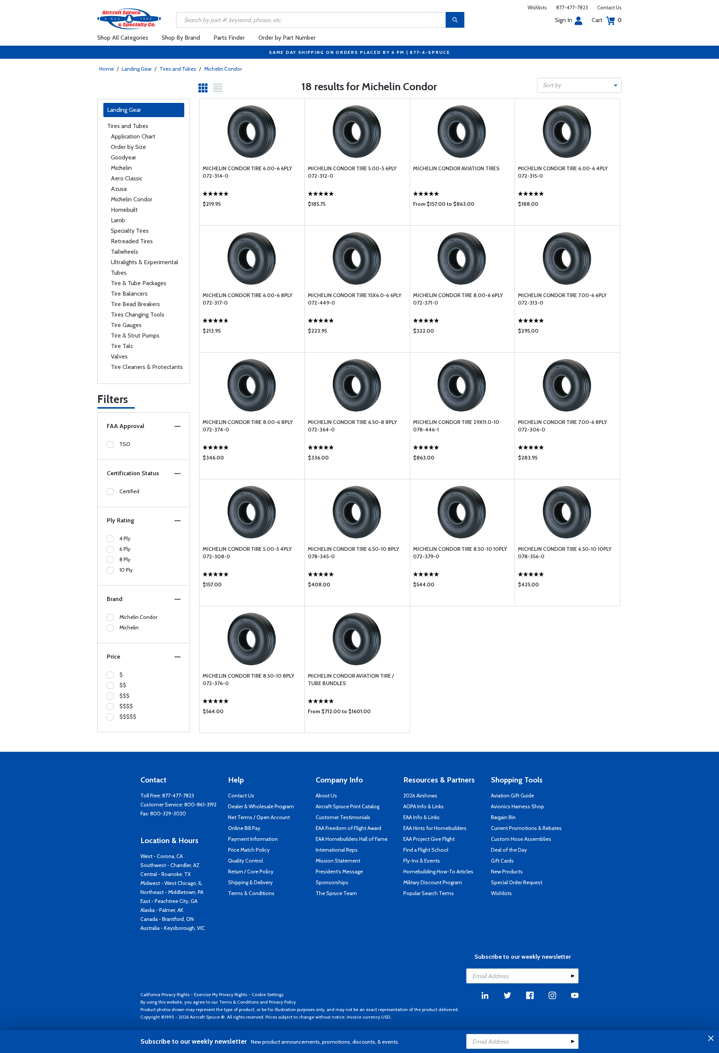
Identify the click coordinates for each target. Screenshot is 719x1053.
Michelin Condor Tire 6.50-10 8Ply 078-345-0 (353, 553)
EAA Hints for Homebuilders (435, 828)
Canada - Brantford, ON (167, 919)
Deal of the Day (509, 849)
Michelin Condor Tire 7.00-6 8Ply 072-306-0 (562, 426)
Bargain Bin (503, 817)
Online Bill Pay (244, 828)
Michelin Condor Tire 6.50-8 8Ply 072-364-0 (352, 426)
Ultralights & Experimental (144, 262)
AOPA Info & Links (423, 806)
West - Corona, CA (161, 856)
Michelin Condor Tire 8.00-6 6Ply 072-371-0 (458, 299)
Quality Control (245, 860)
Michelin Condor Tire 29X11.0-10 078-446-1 (456, 426)
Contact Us (609, 7)
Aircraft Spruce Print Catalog (347, 806)
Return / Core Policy (250, 871)
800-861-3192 (200, 804)
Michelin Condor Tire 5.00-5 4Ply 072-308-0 (247, 553)
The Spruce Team (336, 893)
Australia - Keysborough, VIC (172, 928)
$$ (122, 685)
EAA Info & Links (421, 817)
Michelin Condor (223, 68)
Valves (119, 356)
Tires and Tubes (178, 68)
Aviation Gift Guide (512, 795)
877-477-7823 (572, 7)
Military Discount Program (432, 882)
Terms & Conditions (251, 893)
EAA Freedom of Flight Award (348, 828)
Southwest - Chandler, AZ (170, 865)
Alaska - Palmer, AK (161, 910)
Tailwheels (124, 251)
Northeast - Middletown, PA (171, 892)
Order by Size (128, 146)
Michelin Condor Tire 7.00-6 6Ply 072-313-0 (562, 299)
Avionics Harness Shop (517, 806)
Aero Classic (126, 178)
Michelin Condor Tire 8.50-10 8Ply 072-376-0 (248, 679)
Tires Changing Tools (137, 314)
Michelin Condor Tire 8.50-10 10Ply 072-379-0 (460, 553)
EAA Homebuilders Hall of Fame (352, 839)
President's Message (339, 871)
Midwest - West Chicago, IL (171, 883)
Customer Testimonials (343, 817)
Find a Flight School (425, 849)
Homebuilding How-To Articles (438, 871)
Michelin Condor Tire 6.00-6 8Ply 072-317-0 (247, 299)
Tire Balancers (129, 293)
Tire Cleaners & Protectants (147, 366)
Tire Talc (122, 346)
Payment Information (253, 839)
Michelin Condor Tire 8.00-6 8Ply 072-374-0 (248, 426)
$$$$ (126, 706)
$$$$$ (127, 716)
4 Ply (124, 538)
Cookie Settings (267, 994)
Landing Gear (137, 68)
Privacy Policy (282, 1002)
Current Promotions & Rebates (526, 828)
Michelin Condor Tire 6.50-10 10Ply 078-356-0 (565, 553)
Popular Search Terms (428, 893)
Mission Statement (338, 860)
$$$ (124, 695)
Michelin (121, 167)
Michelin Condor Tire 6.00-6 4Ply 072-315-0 (563, 172)
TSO (124, 444)
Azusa (119, 188)
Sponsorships (332, 882)
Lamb (118, 220)
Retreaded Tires (132, 241)
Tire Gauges (126, 325)
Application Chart (133, 136)
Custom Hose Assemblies (521, 839)
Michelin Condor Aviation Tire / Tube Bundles (351, 679)
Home (106, 68)
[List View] (217, 87)
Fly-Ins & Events (421, 860)
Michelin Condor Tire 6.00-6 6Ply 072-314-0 (247, 172)
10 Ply (126, 570)
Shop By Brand (181, 37)
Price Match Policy (249, 849)
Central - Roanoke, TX (165, 874)
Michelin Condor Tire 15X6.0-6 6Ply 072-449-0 (354, 299)
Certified (129, 491)
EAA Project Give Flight (429, 839)
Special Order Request (516, 882)
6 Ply (124, 549)
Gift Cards (502, 860)
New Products (507, 871)
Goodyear (123, 157)
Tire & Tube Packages (138, 283)
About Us (326, 795)
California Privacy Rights (164, 994)
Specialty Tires (130, 230)
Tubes (119, 272)
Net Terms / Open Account (259, 817)
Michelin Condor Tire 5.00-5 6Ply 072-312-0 (352, 172)
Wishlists (537, 7)
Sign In (563, 20)
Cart (607, 20)
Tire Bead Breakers (135, 304)
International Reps (337, 849)
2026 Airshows (420, 795)
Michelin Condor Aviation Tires (456, 168)
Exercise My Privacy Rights (220, 994)
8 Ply (124, 559)
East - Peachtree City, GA (168, 901)
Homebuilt (124, 209)
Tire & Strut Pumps (135, 335)
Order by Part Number (287, 37)
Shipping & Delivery (250, 882)
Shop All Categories (122, 37)
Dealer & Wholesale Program (261, 806)
